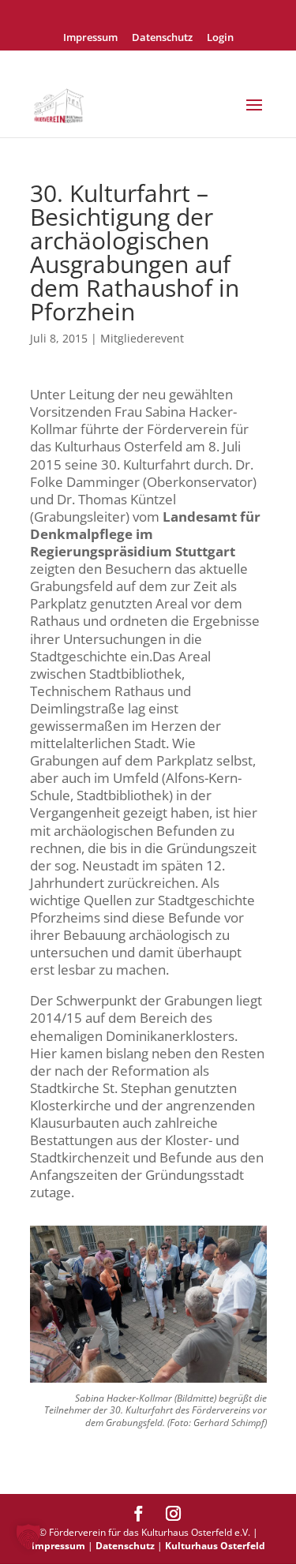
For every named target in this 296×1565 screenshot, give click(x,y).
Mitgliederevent (142, 338)
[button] (28, 1536)
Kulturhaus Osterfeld (215, 1545)
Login (220, 38)
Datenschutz (162, 38)
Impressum (90, 38)
